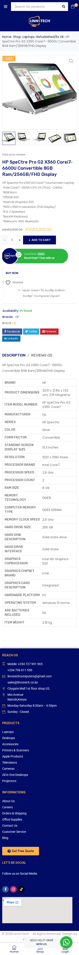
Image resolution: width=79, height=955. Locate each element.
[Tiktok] (21, 889)
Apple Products (12, 756)
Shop (17, 37)
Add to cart (41, 240)
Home (6, 37)
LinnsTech (21, 934)
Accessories (10, 744)
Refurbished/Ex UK (50, 37)
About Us (8, 801)
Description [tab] (13, 355)
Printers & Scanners (15, 750)
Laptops (29, 37)
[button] (71, 61)
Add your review (13, 154)
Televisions (9, 762)
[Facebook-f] (5, 889)
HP (17, 317)
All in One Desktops (15, 775)
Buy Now (12, 273)
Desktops (8, 738)
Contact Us (9, 825)
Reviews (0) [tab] (41, 355)
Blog (5, 838)
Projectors (9, 781)
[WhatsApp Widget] (66, 942)
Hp (14, 323)
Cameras (8, 768)
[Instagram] (13, 889)
